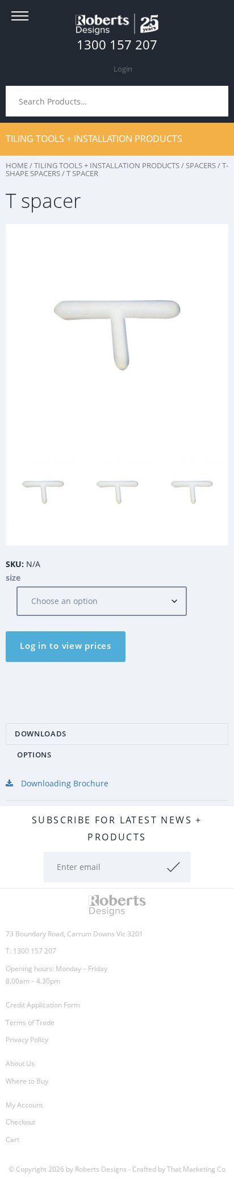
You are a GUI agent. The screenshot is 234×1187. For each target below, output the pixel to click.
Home (17, 165)
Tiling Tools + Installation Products (94, 138)
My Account (24, 1105)
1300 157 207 (117, 44)
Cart (12, 1139)
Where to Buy (27, 1081)
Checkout (20, 1122)
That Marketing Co (196, 1169)
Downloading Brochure (63, 783)
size (13, 577)
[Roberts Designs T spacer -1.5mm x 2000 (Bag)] (164, 492)
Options (34, 754)
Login (123, 69)
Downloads (40, 733)
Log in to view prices (65, 645)
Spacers (201, 165)
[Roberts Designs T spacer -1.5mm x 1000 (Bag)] (89, 492)
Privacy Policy (27, 1039)
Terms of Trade (30, 1022)
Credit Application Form (43, 1005)
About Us (20, 1063)
